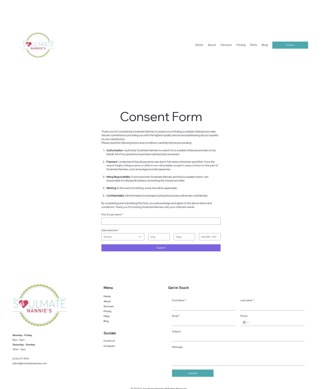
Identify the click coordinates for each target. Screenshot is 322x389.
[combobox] (122, 236)
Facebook (109, 340)
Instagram (109, 345)
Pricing (107, 311)
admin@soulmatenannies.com (30, 363)
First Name (179, 300)
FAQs (107, 316)
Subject (176, 331)
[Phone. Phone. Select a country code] (245, 322)
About (107, 301)
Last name (247, 300)
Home (107, 296)
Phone (244, 315)
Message (177, 346)
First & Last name (112, 214)
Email (175, 315)
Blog (106, 321)
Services (109, 306)
